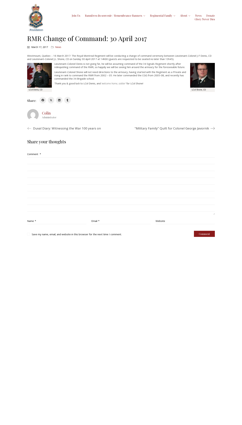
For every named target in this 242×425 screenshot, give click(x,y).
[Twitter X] (51, 100)
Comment (34, 154)
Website (160, 221)
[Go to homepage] (36, 17)
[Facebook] (43, 100)
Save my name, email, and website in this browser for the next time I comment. (77, 234)
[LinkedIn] (59, 100)
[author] (33, 115)
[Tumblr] (67, 100)
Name (31, 221)
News (58, 47)
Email (95, 221)
